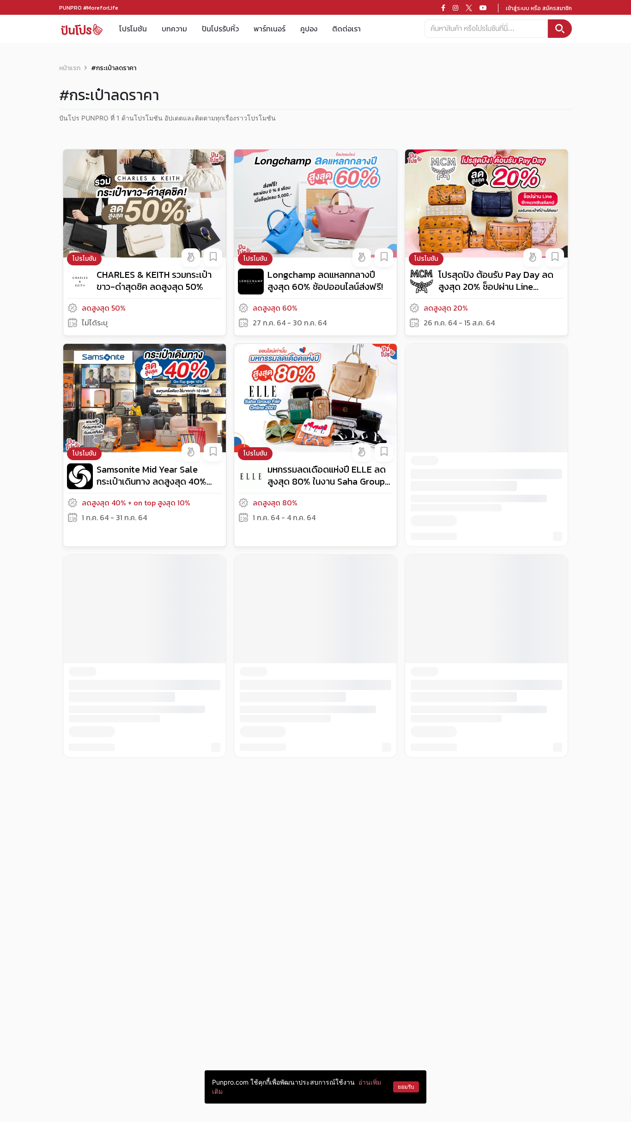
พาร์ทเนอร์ (269, 28)
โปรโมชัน (133, 28)
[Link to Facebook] (443, 8)
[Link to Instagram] (455, 8)
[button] (191, 257)
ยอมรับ (406, 1086)
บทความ (174, 28)
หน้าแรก (69, 68)
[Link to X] (469, 8)
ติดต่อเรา (346, 28)
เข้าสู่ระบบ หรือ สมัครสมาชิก (539, 8)
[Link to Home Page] (81, 28)
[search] (560, 28)
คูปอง (308, 28)
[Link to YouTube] (483, 8)
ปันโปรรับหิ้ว (220, 28)
